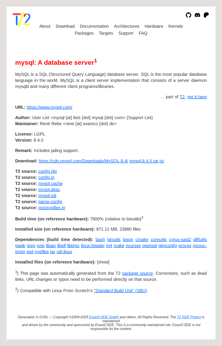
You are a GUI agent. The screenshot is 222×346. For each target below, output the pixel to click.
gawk (20, 245)
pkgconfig (167, 245)
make (119, 245)
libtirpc (73, 245)
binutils (114, 239)
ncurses (133, 245)
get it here (197, 96)
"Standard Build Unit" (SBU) (120, 290)
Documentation (94, 26)
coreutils (159, 239)
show (103, 262)
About (45, 26)
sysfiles (42, 251)
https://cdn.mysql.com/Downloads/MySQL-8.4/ (83, 160)
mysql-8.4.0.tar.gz (146, 160)
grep (31, 245)
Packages (84, 33)
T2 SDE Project (189, 317)
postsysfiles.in (51, 207)
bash (100, 239)
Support (126, 33)
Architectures (126, 26)
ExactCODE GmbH (104, 317)
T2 (182, 96)
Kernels (175, 26)
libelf (61, 245)
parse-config (50, 201)
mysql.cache (50, 183)
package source (137, 273)
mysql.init (47, 195)
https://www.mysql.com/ (49, 107)
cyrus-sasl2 (180, 239)
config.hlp (47, 171)
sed (29, 251)
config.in (46, 177)
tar (52, 251)
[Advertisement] (194, 132)
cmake (141, 239)
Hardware (154, 26)
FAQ (143, 33)
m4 (109, 245)
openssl (149, 245)
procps (184, 245)
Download (65, 26)
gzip (40, 245)
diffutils (200, 239)
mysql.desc (49, 189)
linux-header (93, 245)
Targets (106, 33)
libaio (51, 245)
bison (128, 239)
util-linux (64, 251)
